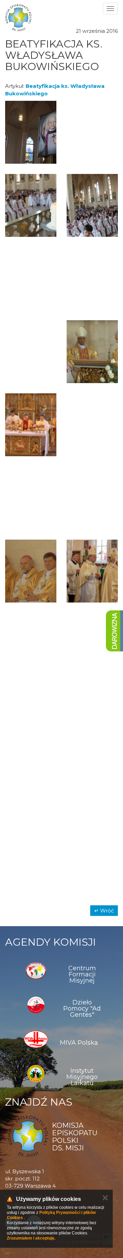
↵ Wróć (104, 910)
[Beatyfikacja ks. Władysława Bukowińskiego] (30, 132)
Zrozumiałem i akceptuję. (31, 1238)
